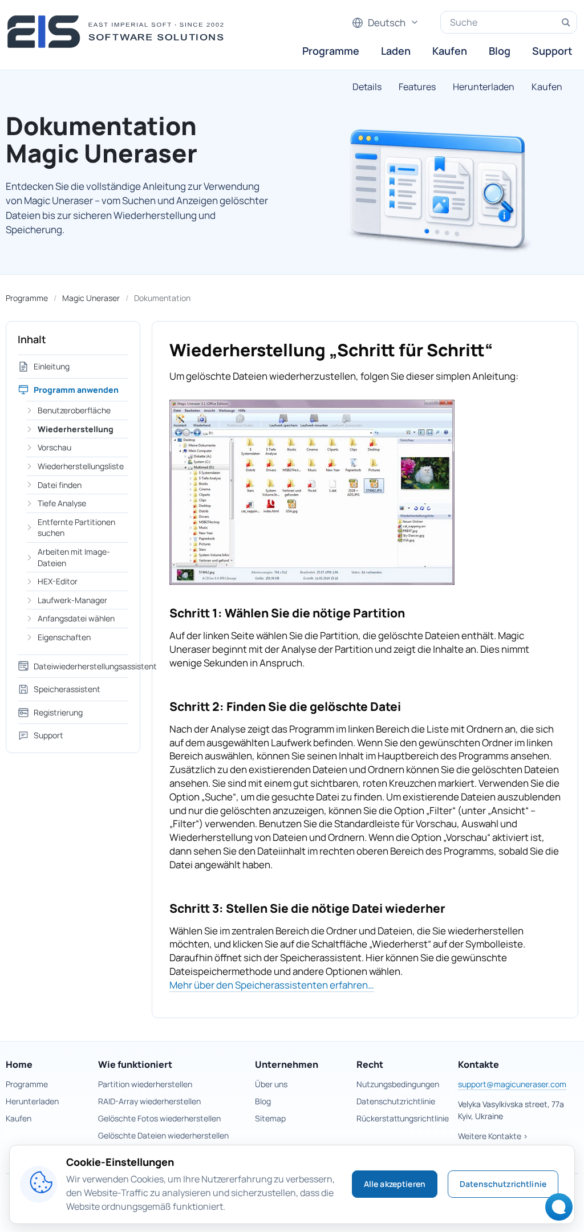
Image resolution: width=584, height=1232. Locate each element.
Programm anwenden (76, 389)
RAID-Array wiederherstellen (149, 1101)
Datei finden (60, 484)
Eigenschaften (64, 637)
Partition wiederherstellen (145, 1084)
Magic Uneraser (91, 297)
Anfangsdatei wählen (76, 618)
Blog (499, 51)
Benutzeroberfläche (74, 410)
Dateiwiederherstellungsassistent (81, 666)
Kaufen (449, 51)
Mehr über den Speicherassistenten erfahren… (271, 984)
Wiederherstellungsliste (81, 466)
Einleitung (52, 366)
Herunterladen (483, 86)
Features (417, 86)
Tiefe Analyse (62, 503)
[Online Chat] (555, 1210)
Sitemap (270, 1118)
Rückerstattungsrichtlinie (402, 1118)
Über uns (271, 1084)
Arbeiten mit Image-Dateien (74, 557)
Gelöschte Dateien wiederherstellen (163, 1135)
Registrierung (58, 712)
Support (552, 51)
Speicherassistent (67, 689)
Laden (396, 51)
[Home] (119, 31)
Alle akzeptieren (394, 1183)
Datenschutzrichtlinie (395, 1101)
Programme (330, 51)
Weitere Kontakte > (493, 1136)
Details (367, 86)
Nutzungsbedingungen (397, 1084)
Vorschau (54, 447)
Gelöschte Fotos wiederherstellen (159, 1118)
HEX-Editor (58, 581)
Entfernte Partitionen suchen (76, 528)
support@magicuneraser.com (512, 1084)
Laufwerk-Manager (72, 600)
